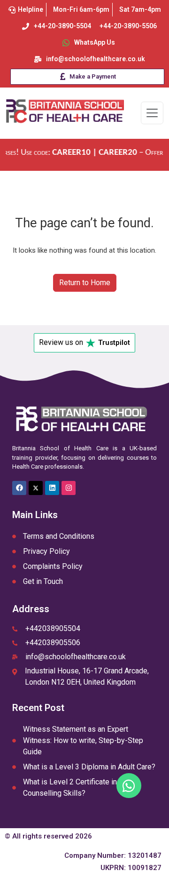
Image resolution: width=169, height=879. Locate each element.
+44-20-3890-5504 (62, 26)
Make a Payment (92, 76)
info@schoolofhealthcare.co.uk (95, 59)
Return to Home (84, 282)
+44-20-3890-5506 (128, 26)
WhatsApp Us (94, 42)
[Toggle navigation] (152, 113)
